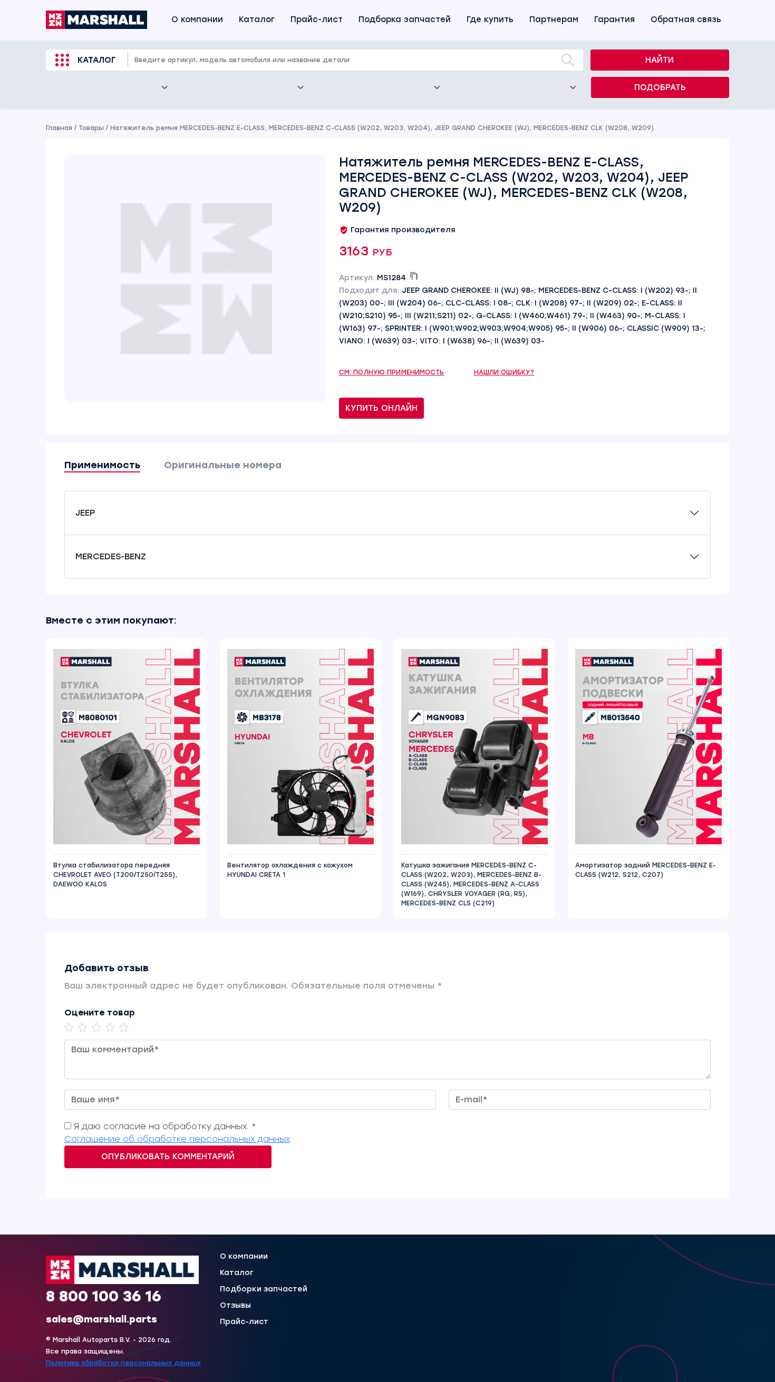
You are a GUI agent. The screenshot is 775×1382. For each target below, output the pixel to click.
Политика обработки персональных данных (123, 1363)
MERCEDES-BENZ (110, 556)
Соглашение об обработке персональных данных (177, 1139)
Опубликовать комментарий (168, 1156)
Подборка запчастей (405, 19)
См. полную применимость (391, 372)
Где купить (490, 19)
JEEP (85, 513)
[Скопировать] (414, 276)
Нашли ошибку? (504, 372)
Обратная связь (686, 19)
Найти (659, 60)
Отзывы (235, 1305)
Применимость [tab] (102, 465)
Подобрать (660, 87)
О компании (197, 19)
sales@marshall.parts (101, 1319)
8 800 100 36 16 (103, 1296)
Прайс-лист (316, 19)
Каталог (257, 19)
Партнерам (553, 19)
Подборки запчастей (263, 1289)
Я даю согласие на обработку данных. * (165, 1126)
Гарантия (614, 19)
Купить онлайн (381, 408)
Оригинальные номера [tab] (223, 465)
